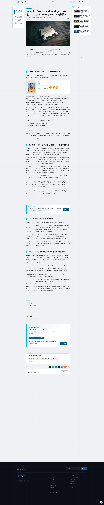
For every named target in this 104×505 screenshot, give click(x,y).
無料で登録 (64, 343)
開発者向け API (53, 485)
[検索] (77, 2)
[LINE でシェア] (53, 367)
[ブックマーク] (79, 2)
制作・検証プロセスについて (38, 17)
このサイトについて (74, 477)
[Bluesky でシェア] (56, 367)
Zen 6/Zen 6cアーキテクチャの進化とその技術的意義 (18, 16)
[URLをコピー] (68, 367)
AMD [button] (27, 49)
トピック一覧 (52, 479)
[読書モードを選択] (101, 502)
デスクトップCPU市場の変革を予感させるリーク (18, 23)
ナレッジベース (53, 481)
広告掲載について (73, 481)
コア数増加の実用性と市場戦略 (18, 20)
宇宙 (53, 1)
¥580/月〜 (66, 209)
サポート (71, 1)
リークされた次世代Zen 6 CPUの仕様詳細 (18, 11)
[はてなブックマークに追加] (62, 367)
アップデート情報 (53, 492)
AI (50, 1)
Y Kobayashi (30, 17)
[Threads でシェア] (59, 367)
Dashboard (62, 1)
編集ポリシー (73, 483)
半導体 (57, 1)
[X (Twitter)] (18, 481)
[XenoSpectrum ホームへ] (23, 2)
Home (27, 6)
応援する (52, 487)
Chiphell (30, 303)
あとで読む (67, 18)
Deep (67, 1)
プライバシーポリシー (74, 485)
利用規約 (72, 487)
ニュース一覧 (52, 477)
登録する (83, 468)
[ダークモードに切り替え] (85, 2)
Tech (43, 1)
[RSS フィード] (28, 481)
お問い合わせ (73, 479)
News (39, 1)
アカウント (52, 490)
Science (47, 1)
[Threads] (21, 481)
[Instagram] (25, 481)
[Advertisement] (48, 63)
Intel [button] (33, 152)
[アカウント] (82, 2)
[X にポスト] (50, 367)
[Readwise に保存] (65, 367)
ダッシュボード (53, 483)
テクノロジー (31, 6)
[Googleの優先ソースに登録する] (64, 371)
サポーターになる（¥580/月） (36, 337)
